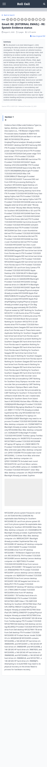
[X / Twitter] (7, 19)
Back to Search (9, 15)
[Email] (40, 19)
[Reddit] (14, 19)
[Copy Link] (43, 19)
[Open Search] (44, 4)
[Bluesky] (18, 19)
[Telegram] (36, 19)
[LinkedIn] (29, 19)
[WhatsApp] (32, 19)
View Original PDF (38, 36)
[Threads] (22, 19)
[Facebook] (11, 19)
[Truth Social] (25, 19)
